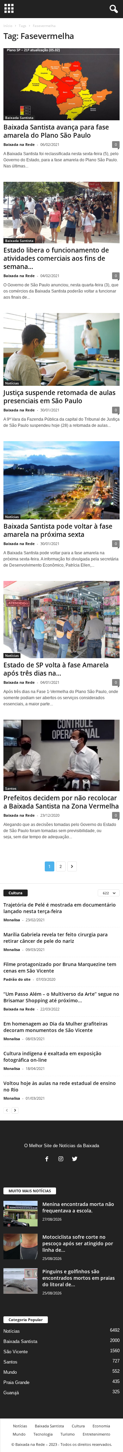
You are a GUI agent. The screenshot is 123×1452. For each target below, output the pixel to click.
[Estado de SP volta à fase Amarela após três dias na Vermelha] (61, 620)
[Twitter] (75, 1159)
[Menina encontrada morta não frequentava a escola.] (20, 1213)
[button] (112, 9)
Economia (101, 1425)
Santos (10, 788)
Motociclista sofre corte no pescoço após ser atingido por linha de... (77, 1243)
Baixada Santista (19, 117)
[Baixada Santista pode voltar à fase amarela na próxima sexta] (61, 480)
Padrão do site (17, 979)
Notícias (12, 383)
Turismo (67, 1434)
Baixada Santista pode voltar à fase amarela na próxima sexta (57, 530)
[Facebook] (48, 1159)
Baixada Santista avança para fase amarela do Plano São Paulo (56, 131)
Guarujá (11, 1392)
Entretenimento (96, 1434)
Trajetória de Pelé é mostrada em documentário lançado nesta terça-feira (59, 907)
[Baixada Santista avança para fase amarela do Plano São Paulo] (61, 84)
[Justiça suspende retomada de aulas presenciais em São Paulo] (61, 349)
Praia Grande (16, 1382)
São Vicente (15, 1351)
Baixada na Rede (19, 144)
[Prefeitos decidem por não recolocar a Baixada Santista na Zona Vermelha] (61, 755)
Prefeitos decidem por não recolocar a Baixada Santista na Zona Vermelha (61, 802)
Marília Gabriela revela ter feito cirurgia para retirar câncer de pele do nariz (55, 937)
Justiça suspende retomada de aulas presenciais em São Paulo (59, 396)
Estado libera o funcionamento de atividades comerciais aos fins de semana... (56, 258)
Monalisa (11, 919)
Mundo (10, 1372)
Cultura (78, 1425)
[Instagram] (62, 1159)
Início (7, 25)
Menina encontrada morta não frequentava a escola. (78, 1207)
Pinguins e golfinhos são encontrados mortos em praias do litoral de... (78, 1278)
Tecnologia (43, 1434)
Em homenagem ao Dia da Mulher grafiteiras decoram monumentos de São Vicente (55, 1026)
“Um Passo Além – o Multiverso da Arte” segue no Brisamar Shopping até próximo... (61, 997)
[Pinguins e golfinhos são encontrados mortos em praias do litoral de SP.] (20, 1281)
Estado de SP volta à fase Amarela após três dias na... (56, 669)
